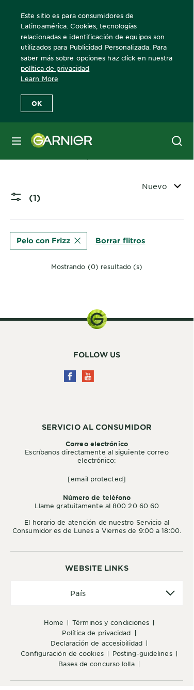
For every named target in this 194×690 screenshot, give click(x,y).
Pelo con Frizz (43, 240)
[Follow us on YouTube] (88, 376)
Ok (36, 103)
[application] (96, 593)
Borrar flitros (120, 240)
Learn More (39, 78)
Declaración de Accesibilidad (96, 643)
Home (53, 622)
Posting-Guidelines (142, 653)
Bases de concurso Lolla (96, 664)
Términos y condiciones (110, 622)
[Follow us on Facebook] (70, 376)
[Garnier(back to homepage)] (58, 141)
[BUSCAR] (177, 141)
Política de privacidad (96, 633)
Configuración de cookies (62, 653)
